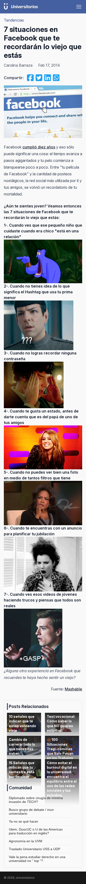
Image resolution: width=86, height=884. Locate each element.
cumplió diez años (38, 147)
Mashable (73, 689)
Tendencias (14, 20)
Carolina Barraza (18, 65)
